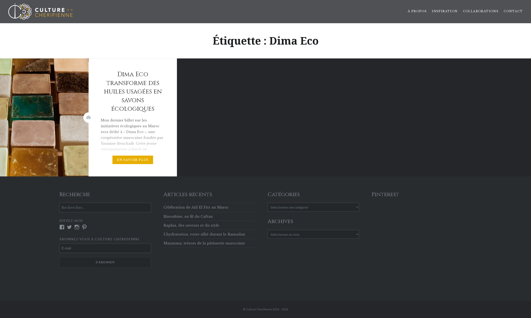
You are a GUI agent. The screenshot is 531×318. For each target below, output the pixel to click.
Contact (513, 11)
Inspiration (445, 11)
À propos (417, 11)
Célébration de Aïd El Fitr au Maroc (196, 207)
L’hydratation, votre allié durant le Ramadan (204, 234)
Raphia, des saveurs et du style (191, 225)
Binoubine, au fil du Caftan (188, 216)
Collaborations (481, 11)
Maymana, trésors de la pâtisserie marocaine (204, 243)
